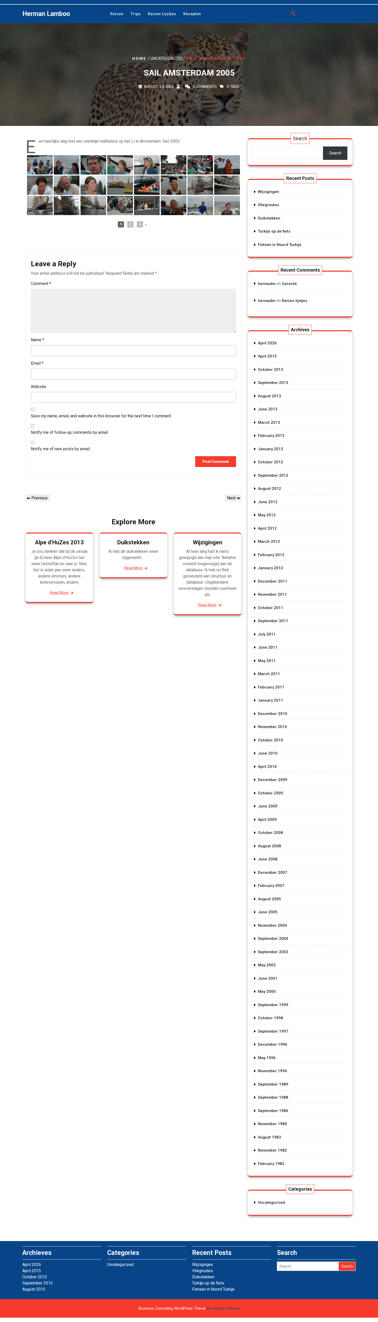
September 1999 (273, 1005)
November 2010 (272, 726)
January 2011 (270, 700)
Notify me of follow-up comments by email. (70, 432)
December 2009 (272, 779)
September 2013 (273, 382)
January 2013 (270, 449)
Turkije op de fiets (274, 231)
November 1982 (272, 1150)
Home (139, 58)
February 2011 (271, 687)
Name (37, 339)
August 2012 (269, 488)
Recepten (192, 14)
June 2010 (267, 753)
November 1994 (272, 1071)
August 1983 (269, 1137)
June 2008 (267, 859)
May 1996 (267, 1057)
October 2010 (270, 740)
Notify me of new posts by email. (61, 448)
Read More (59, 592)
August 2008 (269, 846)
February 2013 (271, 435)
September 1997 (273, 1031)
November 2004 (272, 925)
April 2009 (267, 819)
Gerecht (289, 283)
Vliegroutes (268, 205)
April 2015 (267, 356)
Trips (136, 14)
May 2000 (267, 991)
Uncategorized (271, 1202)
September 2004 (273, 938)
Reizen (116, 14)
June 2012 (267, 502)
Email (37, 363)
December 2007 (272, 872)
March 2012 (269, 541)
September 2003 (273, 952)
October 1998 (270, 1018)
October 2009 (270, 793)
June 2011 (267, 647)
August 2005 (269, 899)
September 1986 (273, 1110)
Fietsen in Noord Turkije (279, 244)
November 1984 (272, 1124)
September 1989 (273, 1084)
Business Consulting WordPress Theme (189, 1308)
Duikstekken (133, 542)
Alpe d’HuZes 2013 (59, 542)
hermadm (266, 283)
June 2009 (267, 806)
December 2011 (272, 581)
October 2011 (270, 607)
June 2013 (267, 409)
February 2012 (271, 555)
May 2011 (267, 660)
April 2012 (267, 528)
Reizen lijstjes (162, 14)
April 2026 (267, 343)
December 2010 (272, 713)
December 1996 (272, 1044)
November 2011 (272, 594)
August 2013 (269, 396)
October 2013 (270, 369)
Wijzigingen (207, 542)
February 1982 (271, 1163)
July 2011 (267, 634)
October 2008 (270, 832)
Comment (41, 283)
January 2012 (270, 568)
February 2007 (271, 885)
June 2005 (267, 912)
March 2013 (269, 422)
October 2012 (270, 462)
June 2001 (267, 978)
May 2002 (267, 965)
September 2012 (273, 475)
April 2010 (267, 766)
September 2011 (273, 621)
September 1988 (273, 1097)
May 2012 (267, 515)
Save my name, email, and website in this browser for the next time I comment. (101, 416)
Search (300, 138)
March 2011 (269, 674)
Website (38, 386)
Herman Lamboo (46, 13)
